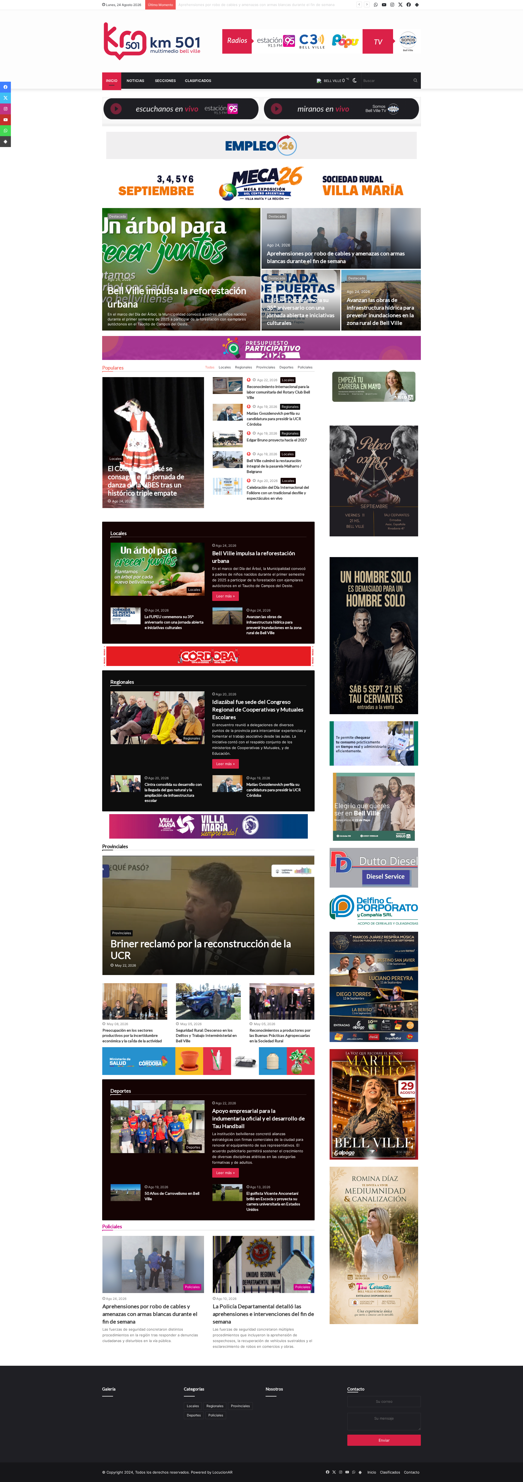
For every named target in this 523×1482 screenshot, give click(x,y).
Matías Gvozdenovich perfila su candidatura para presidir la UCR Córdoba (274, 418)
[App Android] (5, 141)
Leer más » (225, 596)
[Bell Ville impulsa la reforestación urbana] (181, 269)
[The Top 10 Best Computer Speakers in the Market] (228, 385)
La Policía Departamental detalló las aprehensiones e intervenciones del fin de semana (263, 1314)
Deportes (286, 367)
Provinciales (265, 367)
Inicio (111, 80)
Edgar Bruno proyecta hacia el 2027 (277, 440)
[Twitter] (5, 98)
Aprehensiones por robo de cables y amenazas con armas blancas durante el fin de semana (149, 1314)
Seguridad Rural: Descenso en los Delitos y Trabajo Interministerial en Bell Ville (206, 1035)
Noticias (135, 80)
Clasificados (198, 80)
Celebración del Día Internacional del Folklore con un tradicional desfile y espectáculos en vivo (278, 492)
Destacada (117, 216)
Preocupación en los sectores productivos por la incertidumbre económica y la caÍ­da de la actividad (132, 1035)
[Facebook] (5, 87)
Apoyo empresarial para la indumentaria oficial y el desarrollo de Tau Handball (258, 1118)
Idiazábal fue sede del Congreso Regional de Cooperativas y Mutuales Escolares (257, 709)
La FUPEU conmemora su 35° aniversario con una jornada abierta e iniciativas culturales (253, 4)
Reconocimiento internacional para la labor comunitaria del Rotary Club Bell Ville (278, 391)
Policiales (305, 367)
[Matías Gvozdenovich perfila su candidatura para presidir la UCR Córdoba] (227, 783)
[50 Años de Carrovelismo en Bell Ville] (126, 1192)
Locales (225, 367)
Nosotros (274, 1388)
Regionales (243, 367)
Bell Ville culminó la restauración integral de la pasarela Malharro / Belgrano (274, 465)
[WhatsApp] (5, 130)
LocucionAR (222, 1472)
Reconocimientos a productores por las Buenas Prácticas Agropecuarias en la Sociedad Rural (280, 1035)
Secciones (165, 80)
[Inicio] (152, 41)
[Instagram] (5, 108)
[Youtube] (5, 119)
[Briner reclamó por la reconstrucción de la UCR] (208, 915)
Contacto (355, 1388)
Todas (209, 367)
